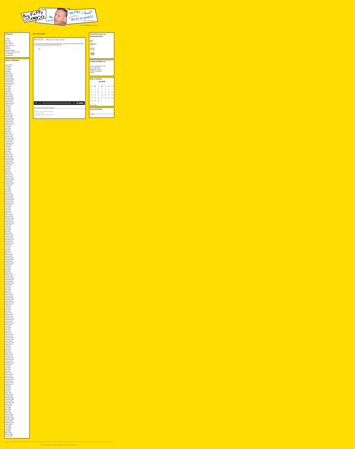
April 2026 (8, 71)
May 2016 (8, 269)
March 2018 (8, 233)
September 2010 (9, 382)
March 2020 (8, 193)
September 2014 (9, 303)
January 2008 (8, 436)
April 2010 (8, 391)
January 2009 (8, 416)
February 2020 (9, 194)
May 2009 (8, 409)
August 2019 (8, 204)
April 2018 (8, 231)
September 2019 (9, 203)
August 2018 (8, 224)
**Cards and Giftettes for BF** (98, 66)
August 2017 (8, 244)
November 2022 (9, 140)
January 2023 (8, 136)
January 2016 (8, 276)
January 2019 (8, 216)
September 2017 (9, 243)
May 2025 (8, 90)
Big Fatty (50, 111)
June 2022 (8, 148)
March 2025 (8, 93)
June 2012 (8, 348)
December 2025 (9, 78)
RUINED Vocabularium (96, 71)
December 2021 (9, 158)
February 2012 (9, 354)
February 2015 (9, 294)
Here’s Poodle (9, 43)
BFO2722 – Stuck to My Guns (49, 39)
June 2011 (8, 367)
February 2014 (9, 314)
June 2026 (8, 68)
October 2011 (8, 361)
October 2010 (8, 381)
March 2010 (8, 392)
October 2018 (8, 221)
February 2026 (9, 75)
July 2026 (7, 66)
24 (98, 97)
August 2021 (8, 164)
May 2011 (7, 369)
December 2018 (9, 218)
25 (102, 97)
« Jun (91, 105)
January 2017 (8, 256)
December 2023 (9, 118)
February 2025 (9, 95)
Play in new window (43, 107)
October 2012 (8, 341)
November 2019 (9, 199)
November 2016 (9, 259)
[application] (59, 103)
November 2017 (9, 239)
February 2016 (9, 274)
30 (95, 100)
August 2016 (8, 264)
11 (102, 92)
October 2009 (8, 401)
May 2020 (8, 189)
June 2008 (8, 427)
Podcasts (41, 113)
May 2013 (8, 329)
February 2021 (9, 174)
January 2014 (8, 316)
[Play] (36, 103)
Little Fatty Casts (10, 45)
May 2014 (8, 309)
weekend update (49, 115)
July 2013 (7, 326)
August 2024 (8, 105)
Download (51, 107)
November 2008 (9, 419)
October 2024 (8, 101)
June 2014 (8, 308)
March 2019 (8, 213)
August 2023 (8, 125)
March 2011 (8, 372)
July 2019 (7, 206)
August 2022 (8, 145)
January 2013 (8, 336)
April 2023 (8, 131)
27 (108, 97)
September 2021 (9, 163)
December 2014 (9, 298)
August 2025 (8, 85)
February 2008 (9, 434)
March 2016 (8, 273)
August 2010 (8, 384)
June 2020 (8, 188)
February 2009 (9, 414)
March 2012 (8, 353)
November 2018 (9, 219)
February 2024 (9, 115)
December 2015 (9, 278)
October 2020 (8, 181)
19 (105, 95)
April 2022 (8, 151)
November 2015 (9, 279)
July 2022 (7, 146)
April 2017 (8, 251)
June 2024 (8, 108)
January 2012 (8, 356)
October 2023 (8, 121)
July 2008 (7, 426)
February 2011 (9, 374)
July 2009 (7, 406)
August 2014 (8, 304)
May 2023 (8, 130)
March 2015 (8, 293)
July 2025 (7, 86)
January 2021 (8, 176)
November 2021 (9, 159)
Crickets (7, 38)
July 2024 (7, 106)
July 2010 (7, 386)
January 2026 (8, 76)
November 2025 (9, 80)
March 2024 (8, 113)
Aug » (95, 105)
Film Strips (8, 42)
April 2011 (8, 371)
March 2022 (8, 153)
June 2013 (8, 328)
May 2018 (8, 229)
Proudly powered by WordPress (49, 444)
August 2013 (8, 324)
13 (108, 92)
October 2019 (8, 201)
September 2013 (9, 323)
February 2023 (9, 135)
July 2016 (7, 266)
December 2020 (9, 178)
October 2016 (8, 261)
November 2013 (9, 319)
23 (95, 97)
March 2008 (8, 432)
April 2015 (8, 291)
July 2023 (7, 126)
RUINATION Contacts (96, 69)
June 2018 (8, 228)
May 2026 (8, 70)
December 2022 (9, 138)
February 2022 (9, 154)
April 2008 (8, 431)
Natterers (7, 47)
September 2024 (9, 103)
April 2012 (8, 351)
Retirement (41, 115)
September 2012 (9, 343)
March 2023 (8, 133)
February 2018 (9, 234)
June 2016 (8, 268)
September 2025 (9, 83)
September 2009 (9, 402)
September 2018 (9, 223)
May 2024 (8, 110)
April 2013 (8, 331)
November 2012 (9, 339)
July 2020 (7, 186)
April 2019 (8, 211)
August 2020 (8, 184)
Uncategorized (9, 55)
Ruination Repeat (9, 50)
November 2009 (9, 399)
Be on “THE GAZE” (95, 67)
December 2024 (9, 98)
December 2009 (9, 397)
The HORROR (9, 53)
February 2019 (9, 214)
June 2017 (8, 248)
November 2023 (9, 120)
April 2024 (8, 111)
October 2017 (8, 241)
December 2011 (9, 357)
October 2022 (8, 141)
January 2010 (8, 396)
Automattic (74, 444)
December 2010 (9, 377)
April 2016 (8, 271)
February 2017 (9, 254)
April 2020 (8, 191)
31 (98, 100)
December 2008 (9, 417)
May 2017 (8, 249)
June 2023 (8, 128)
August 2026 (8, 65)
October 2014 (8, 301)
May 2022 (8, 149)
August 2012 (8, 344)
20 (108, 95)
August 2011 (8, 364)
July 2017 (7, 246)
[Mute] (77, 103)
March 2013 (8, 333)
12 (105, 92)
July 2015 (7, 286)
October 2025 (8, 81)
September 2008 (9, 422)
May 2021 (8, 169)
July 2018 (7, 226)
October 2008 (8, 421)
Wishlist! (92, 72)
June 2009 (8, 407)
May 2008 (8, 429)
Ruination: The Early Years (12, 52)
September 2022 (9, 143)
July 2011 (7, 366)
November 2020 (9, 179)
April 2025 (8, 91)
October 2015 (8, 281)
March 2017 (8, 253)
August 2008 (8, 424)
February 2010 (9, 394)
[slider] (81, 103)
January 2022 (8, 156)
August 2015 (8, 284)
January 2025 (8, 96)
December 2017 (9, 238)
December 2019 (9, 198)
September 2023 (9, 123)
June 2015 (8, 288)
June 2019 (8, 208)
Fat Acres (7, 40)
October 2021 (8, 161)
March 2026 (8, 73)
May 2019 (8, 209)
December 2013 (9, 318)
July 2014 (7, 306)
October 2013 (8, 321)
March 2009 (8, 412)
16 (95, 95)
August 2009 (8, 404)
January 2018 (8, 236)
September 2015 (9, 283)
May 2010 (8, 389)
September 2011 (9, 362)
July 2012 (7, 346)
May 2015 (8, 289)
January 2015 (8, 296)
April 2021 (8, 171)
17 (98, 95)
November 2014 (9, 299)
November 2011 (9, 359)
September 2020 (9, 183)
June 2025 (8, 88)
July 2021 (7, 166)
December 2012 (9, 338)
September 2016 (9, 263)
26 (105, 97)
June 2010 (8, 387)
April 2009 (8, 411)
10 (98, 92)
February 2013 (9, 334)
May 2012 (8, 349)
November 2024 (9, 100)
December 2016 (9, 258)
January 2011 (8, 376)
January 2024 (8, 116)
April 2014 (8, 311)
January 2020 (8, 196)
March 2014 (8, 313)
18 (102, 95)
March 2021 (8, 173)
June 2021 (8, 168)
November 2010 (9, 379)
